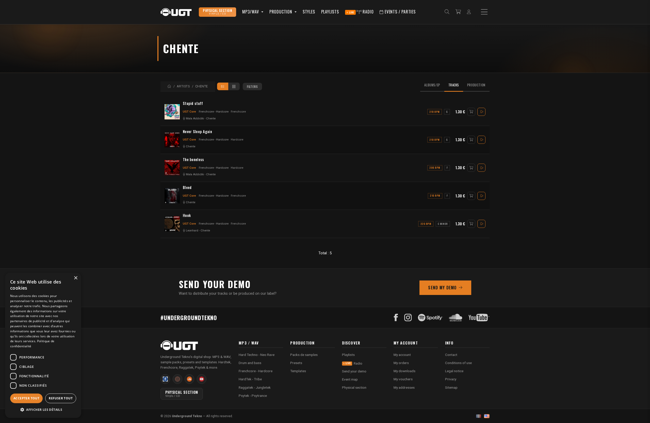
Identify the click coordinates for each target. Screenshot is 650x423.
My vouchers (403, 379)
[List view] (223, 86)
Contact (451, 355)
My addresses (404, 387)
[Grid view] (234, 86)
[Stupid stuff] (172, 111)
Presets (296, 363)
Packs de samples (304, 355)
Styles (309, 12)
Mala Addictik (195, 118)
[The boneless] (172, 167)
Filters (252, 86)
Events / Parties (399, 12)
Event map (350, 379)
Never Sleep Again (197, 131)
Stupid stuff (193, 103)
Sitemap (451, 387)
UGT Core (189, 111)
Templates (298, 371)
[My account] (469, 12)
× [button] (75, 278)
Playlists (330, 12)
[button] (43, 409)
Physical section (354, 387)
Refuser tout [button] (61, 398)
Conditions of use (458, 363)
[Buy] (471, 112)
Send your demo (354, 371)
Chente (211, 118)
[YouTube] (479, 317)
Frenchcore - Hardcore (214, 111)
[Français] (478, 416)
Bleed (187, 187)
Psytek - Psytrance (253, 396)
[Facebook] (396, 317)
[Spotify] (430, 317)
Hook (187, 215)
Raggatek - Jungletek (255, 387)
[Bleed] (172, 195)
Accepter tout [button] (26, 398)
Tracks (453, 85)
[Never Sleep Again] (172, 139)
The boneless (193, 159)
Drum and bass (250, 363)
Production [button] (281, 12)
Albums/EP (432, 85)
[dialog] (43, 345)
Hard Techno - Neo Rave (256, 355)
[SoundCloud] (455, 317)
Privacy (450, 379)
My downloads (404, 371)
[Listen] (481, 112)
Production (476, 85)
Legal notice (454, 371)
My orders (401, 363)
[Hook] (172, 223)
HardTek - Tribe (250, 379)
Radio (361, 12)
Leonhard (192, 230)
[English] (487, 416)
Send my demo (442, 288)
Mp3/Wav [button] (251, 12)
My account (402, 355)
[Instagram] (408, 317)
